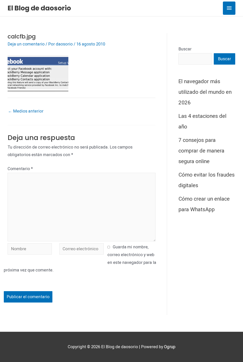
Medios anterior (25, 111)
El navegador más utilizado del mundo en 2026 (205, 92)
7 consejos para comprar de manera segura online (201, 150)
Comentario (20, 168)
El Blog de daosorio (39, 8)
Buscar (185, 49)
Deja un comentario (26, 44)
